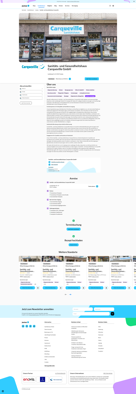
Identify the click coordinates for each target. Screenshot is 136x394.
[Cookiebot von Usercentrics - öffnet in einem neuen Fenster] (92, 180)
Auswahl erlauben (68, 212)
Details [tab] (68, 185)
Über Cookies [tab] (89, 185)
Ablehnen (47, 212)
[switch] (60, 207)
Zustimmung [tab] (47, 185)
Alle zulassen (88, 212)
